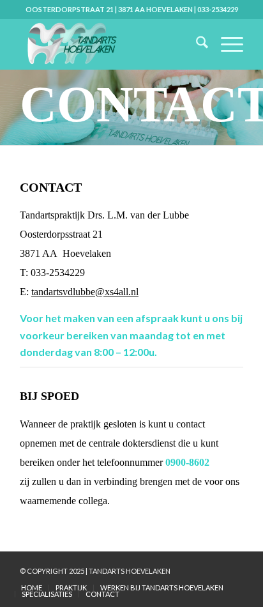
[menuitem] (195, 44)
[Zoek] (195, 44)
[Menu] (225, 44)
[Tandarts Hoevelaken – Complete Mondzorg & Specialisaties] (109, 44)
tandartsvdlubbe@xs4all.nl (85, 291)
